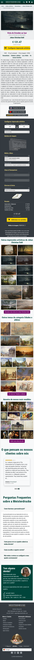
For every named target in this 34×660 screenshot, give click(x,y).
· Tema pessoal (21, 618)
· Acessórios (21, 626)
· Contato (4, 618)
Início (2, 6)
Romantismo (18, 6)
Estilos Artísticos (9, 6)
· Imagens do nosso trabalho (24, 624)
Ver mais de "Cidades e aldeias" (17, 394)
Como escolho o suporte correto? (14, 550)
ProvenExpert (13, 482)
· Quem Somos (5, 630)
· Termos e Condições (7, 622)
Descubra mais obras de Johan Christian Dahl (17, 312)
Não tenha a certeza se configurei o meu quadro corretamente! (16, 557)
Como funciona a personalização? (14, 509)
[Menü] (2, 2)
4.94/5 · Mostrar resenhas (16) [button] (20, 115)
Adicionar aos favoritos (18, 112)
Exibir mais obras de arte (17, 441)
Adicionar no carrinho (18, 220)
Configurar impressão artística (18, 48)
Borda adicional (7, 130)
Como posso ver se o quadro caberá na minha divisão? (16, 543)
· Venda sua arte (22, 620)
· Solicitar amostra (22, 628)
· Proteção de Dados (7, 624)
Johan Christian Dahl (27, 6)
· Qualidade (20, 622)
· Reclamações (5, 628)
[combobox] (17, 132)
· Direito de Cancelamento (8, 626)
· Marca (4, 620)
